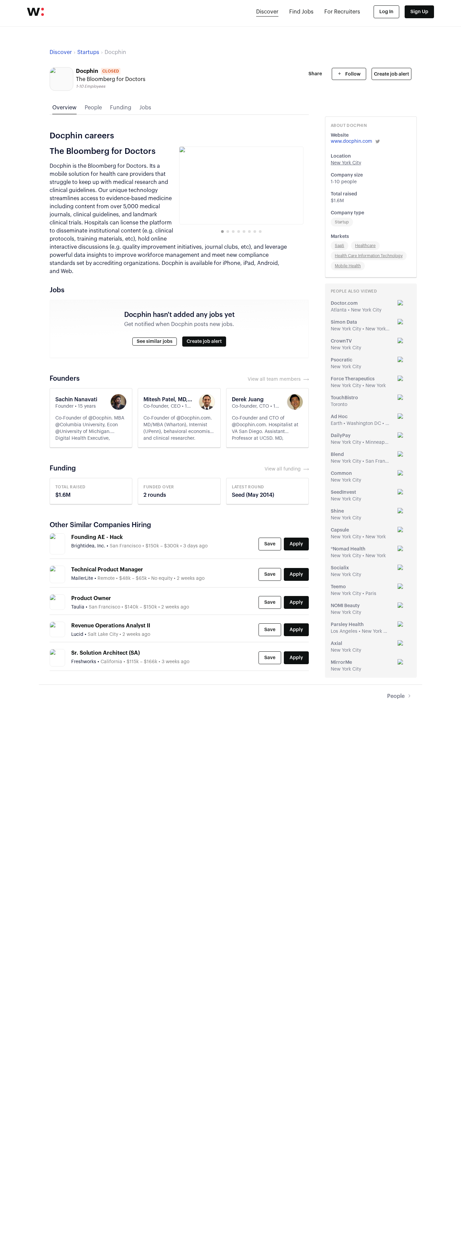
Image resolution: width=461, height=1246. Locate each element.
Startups (88, 52)
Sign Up (419, 11)
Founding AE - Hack (97, 537)
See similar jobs (154, 341)
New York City (346, 163)
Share (315, 74)
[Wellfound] (35, 12)
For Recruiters (342, 12)
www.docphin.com (351, 141)
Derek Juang (248, 399)
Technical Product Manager (107, 569)
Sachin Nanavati (76, 399)
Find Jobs (301, 12)
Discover (267, 12)
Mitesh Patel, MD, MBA (168, 399)
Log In (386, 11)
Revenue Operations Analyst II (110, 625)
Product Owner (91, 598)
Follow (352, 74)
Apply (296, 544)
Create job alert (391, 74)
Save (269, 544)
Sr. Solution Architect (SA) (105, 653)
